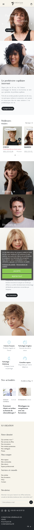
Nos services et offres (7, 442)
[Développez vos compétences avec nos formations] (24, 391)
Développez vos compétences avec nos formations (23, 409)
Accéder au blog (27, 381)
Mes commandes (6, 462)
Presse (3, 451)
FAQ (2, 480)
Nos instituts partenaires (8, 446)
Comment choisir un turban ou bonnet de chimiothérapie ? (9, 409)
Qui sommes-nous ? (7, 440)
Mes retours (4, 464)
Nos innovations (11, 295)
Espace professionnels (7, 466)
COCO (6, 147)
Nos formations (5, 477)
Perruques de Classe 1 (10, 129)
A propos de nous (8, 108)
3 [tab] (19, 155)
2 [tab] (17, 155)
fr (28, 526)
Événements (22, 400)
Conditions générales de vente (11, 518)
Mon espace (4, 460)
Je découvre (9, 30)
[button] (2, 24)
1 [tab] (15, 155)
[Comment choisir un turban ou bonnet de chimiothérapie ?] (9, 391)
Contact (3, 482)
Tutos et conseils (6, 401)
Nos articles (4, 475)
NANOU (27, 147)
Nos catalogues (5, 449)
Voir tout (29, 123)
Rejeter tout (17, 276)
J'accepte (17, 271)
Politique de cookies (8, 264)
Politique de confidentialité (7, 523)
